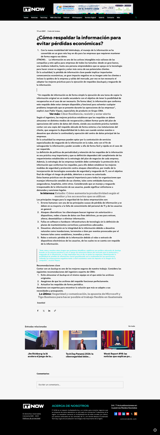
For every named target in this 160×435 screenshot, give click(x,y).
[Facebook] (115, 413)
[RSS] (135, 413)
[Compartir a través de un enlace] (55, 311)
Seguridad (41, 303)
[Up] (155, 430)
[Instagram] (119, 413)
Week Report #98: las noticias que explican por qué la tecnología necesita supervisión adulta (118, 355)
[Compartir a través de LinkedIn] (49, 311)
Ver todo (131, 326)
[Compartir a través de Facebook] (38, 311)
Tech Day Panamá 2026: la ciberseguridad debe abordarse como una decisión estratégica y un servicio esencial (79, 355)
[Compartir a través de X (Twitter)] (43, 311)
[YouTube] (127, 413)
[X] (131, 413)
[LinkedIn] (123, 413)
